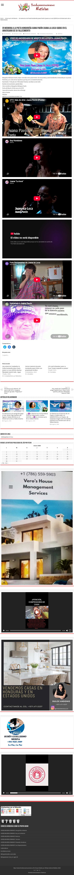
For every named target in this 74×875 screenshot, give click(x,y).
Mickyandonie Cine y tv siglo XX (9, 857)
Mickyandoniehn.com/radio (8, 854)
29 (67, 459)
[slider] (35, 630)
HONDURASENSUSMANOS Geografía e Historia (14, 830)
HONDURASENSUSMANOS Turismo (10, 839)
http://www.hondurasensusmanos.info (24, 868)
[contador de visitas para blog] (10, 821)
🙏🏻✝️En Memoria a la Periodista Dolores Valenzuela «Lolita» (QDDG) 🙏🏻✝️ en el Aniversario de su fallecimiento (37, 416)
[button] (37, 612)
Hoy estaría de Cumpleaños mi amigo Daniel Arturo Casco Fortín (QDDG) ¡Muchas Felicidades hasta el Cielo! (60, 390)
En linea (7, 437)
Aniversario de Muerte (11, 18)
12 (37, 454)
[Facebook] (36, 870)
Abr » (6, 463)
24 (16, 459)
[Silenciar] (67, 630)
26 (37, 459)
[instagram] (39, 870)
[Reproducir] (4, 630)
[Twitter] (38, 870)
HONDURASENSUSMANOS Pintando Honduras (13, 842)
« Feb (2, 463)
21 (57, 456)
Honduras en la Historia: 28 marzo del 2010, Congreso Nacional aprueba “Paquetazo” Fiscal (13, 390)
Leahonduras (4, 848)
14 (57, 454)
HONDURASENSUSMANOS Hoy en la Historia (13, 833)
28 (57, 459)
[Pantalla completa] (70, 630)
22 (67, 456)
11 (27, 454)
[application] (37, 612)
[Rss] (34, 870)
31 (16, 461)
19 (37, 456)
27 (47, 459)
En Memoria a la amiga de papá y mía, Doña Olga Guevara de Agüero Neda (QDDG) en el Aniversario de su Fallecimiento (12, 416)
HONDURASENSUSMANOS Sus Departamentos (13, 845)
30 (6, 461)
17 (16, 456)
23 (6, 459)
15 (67, 454)
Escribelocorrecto (6, 851)
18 (27, 456)
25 (27, 459)
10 (16, 454)
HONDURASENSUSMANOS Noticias (10, 836)
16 (6, 456)
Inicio (1, 18)
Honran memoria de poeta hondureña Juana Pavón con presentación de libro (33, 368)
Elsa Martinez (7, 33)
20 (47, 456)
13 (47, 454)
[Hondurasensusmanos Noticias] (37, 6)
